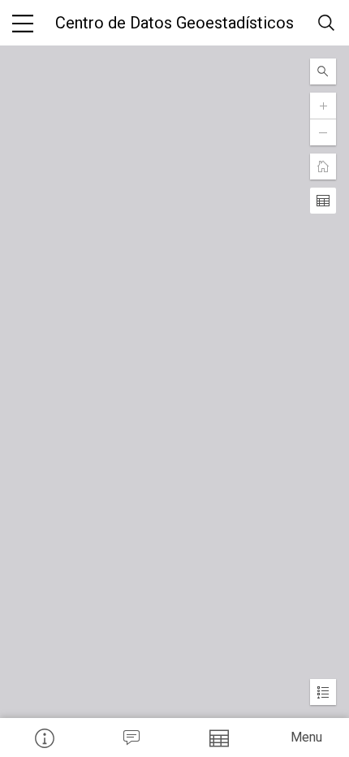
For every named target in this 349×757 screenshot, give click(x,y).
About (44, 737)
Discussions (131, 737)
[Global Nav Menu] (22, 22)
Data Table (218, 737)
